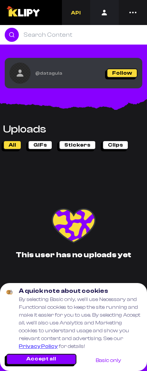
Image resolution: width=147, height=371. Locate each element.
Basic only (108, 360)
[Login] (104, 12)
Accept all (41, 359)
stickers (77, 145)
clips (115, 145)
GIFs (40, 145)
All (12, 145)
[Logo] (23, 12)
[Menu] (133, 12)
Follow (122, 73)
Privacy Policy (38, 346)
